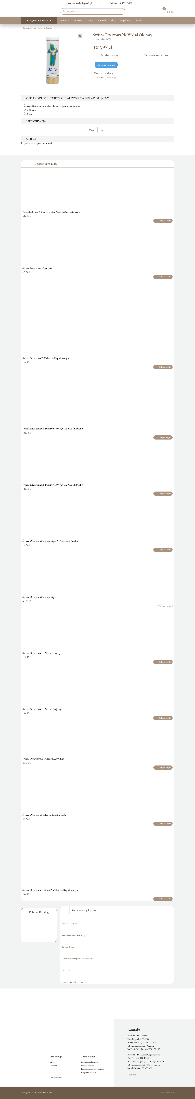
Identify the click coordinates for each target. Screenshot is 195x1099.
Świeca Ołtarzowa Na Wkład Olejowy (41, 709)
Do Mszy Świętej (68, 947)
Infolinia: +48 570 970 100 (121, 3)
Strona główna (29, 28)
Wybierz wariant (165, 606)
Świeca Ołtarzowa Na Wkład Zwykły (41, 653)
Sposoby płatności (87, 1065)
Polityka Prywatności (88, 1072)
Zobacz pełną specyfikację (105, 77)
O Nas (90, 20)
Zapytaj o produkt (106, 64)
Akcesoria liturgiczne (70, 923)
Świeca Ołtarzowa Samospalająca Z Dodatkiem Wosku (50, 540)
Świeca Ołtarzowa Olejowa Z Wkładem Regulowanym (50, 890)
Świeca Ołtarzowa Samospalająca (39, 597)
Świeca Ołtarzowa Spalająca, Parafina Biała (44, 814)
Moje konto (125, 20)
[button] (80, 36)
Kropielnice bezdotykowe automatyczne (77, 958)
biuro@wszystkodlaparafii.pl (80, 3)
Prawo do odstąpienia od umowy (92, 1069)
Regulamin (53, 1065)
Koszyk (139, 20)
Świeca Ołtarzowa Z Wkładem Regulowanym (45, 358)
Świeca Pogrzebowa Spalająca (37, 268)
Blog (113, 20)
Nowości (78, 20)
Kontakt (102, 20)
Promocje (64, 20)
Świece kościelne (45, 28)
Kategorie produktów (37, 20)
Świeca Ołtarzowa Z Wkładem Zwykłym (43, 758)
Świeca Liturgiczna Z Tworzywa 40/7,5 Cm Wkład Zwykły (52, 428)
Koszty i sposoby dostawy (90, 1062)
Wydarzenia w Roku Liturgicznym (75, 982)
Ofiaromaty (66, 970)
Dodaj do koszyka (165, 220)
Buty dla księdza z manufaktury (73, 935)
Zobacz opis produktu (103, 73)
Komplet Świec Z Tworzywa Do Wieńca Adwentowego (51, 211)
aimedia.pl (170, 1092)
